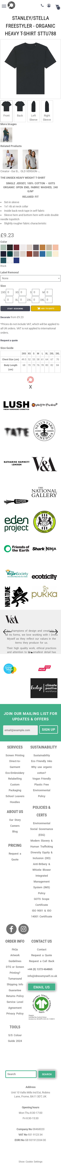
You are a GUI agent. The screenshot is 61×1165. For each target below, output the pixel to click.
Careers (15, 825)
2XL (29, 299)
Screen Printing (15, 755)
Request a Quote (41, 955)
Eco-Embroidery (14, 772)
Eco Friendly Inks (41, 761)
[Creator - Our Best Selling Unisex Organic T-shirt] (10, 159)
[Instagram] (23, 929)
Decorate (5, 317)
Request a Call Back (41, 961)
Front (6, 115)
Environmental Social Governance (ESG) (41, 829)
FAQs (15, 949)
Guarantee (15, 990)
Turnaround (15, 978)
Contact (41, 949)
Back (20, 115)
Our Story (15, 819)
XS (17, 292)
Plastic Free (41, 784)
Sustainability (41, 755)
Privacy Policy (15, 1013)
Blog (15, 831)
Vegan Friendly (41, 778)
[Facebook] (11, 929)
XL (16, 299)
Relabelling (15, 778)
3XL (42, 299)
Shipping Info (15, 984)
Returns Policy (15, 996)
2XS (3, 292)
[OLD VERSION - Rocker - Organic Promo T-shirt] (30, 159)
